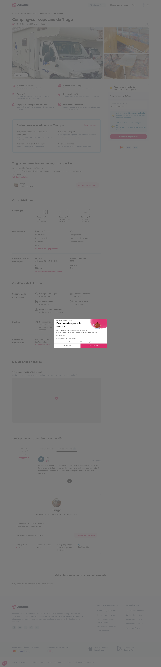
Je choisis (67, 346)
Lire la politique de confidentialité (66, 339)
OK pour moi (93, 346)
